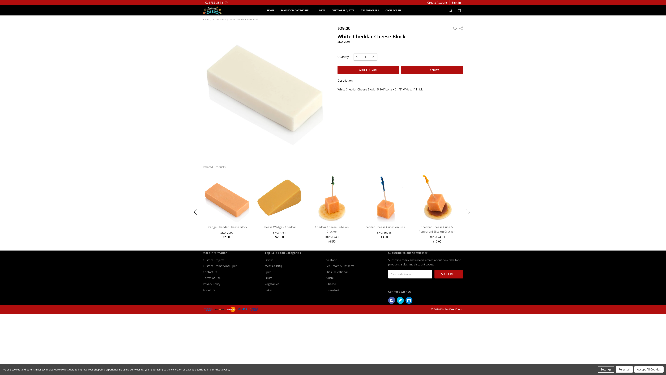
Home (270, 10)
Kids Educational (337, 272)
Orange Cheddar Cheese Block (227, 227)
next (468, 212)
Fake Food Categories (295, 10)
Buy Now (226, 213)
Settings (606, 369)
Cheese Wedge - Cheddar (279, 227)
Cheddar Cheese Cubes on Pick (384, 227)
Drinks (269, 260)
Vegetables (272, 284)
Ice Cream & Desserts (340, 266)
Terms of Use (212, 278)
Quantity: (343, 57)
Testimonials (370, 10)
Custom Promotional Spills (220, 266)
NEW (322, 10)
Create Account (437, 3)
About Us (209, 290)
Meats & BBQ (273, 266)
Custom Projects (342, 10)
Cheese (331, 284)
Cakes (268, 290)
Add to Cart (226, 205)
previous (195, 212)
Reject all (624, 369)
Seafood (331, 260)
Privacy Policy (211, 284)
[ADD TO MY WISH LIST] (244, 186)
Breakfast (332, 290)
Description (345, 80)
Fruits (268, 278)
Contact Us (393, 10)
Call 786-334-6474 (216, 3)
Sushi (330, 278)
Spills (268, 272)
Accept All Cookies (649, 369)
